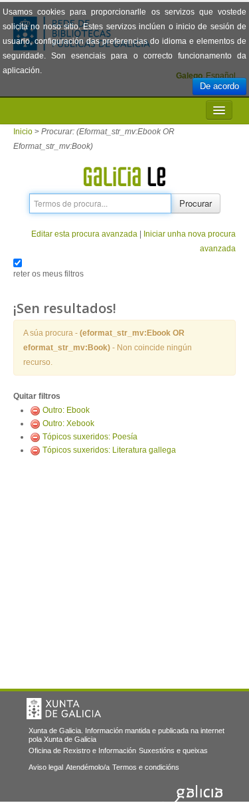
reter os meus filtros (48, 274)
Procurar (195, 203)
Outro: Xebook (68, 423)
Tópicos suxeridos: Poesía (89, 436)
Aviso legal (46, 767)
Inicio (23, 131)
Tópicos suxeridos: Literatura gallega (109, 450)
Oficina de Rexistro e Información (82, 750)
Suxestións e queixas (173, 750)
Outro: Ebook (66, 410)
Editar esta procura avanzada (84, 234)
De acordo (219, 86)
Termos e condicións (145, 767)
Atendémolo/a (88, 767)
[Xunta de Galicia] (64, 708)
